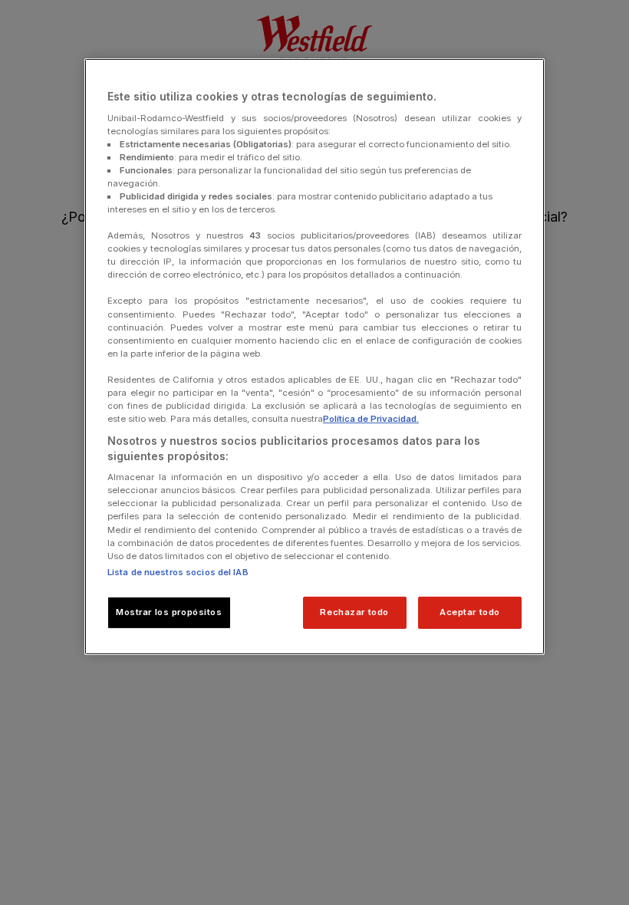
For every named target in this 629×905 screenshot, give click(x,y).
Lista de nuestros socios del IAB (178, 572)
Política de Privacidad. (371, 418)
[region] (314, 356)
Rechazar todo (354, 612)
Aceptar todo (470, 612)
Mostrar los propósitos (169, 612)
